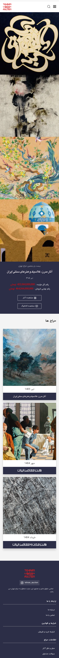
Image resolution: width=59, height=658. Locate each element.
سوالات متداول (48, 654)
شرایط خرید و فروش (46, 631)
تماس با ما (50, 615)
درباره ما (51, 609)
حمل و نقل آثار (49, 648)
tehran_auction (31, 582)
